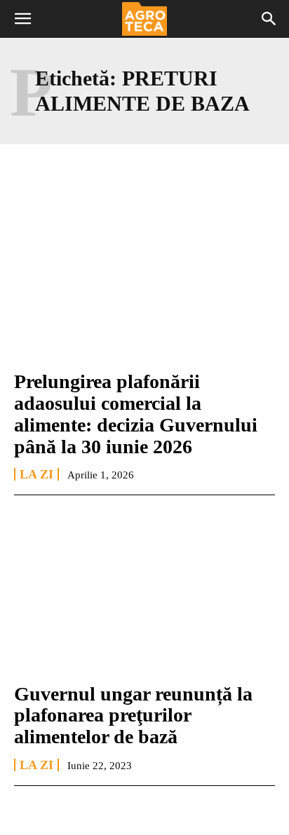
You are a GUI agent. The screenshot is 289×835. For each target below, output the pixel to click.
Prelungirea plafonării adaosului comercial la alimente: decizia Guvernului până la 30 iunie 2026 (135, 414)
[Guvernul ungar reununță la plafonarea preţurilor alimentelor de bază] (144, 591)
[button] (22, 19)
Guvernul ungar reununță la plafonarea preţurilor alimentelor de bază (133, 715)
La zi (36, 474)
